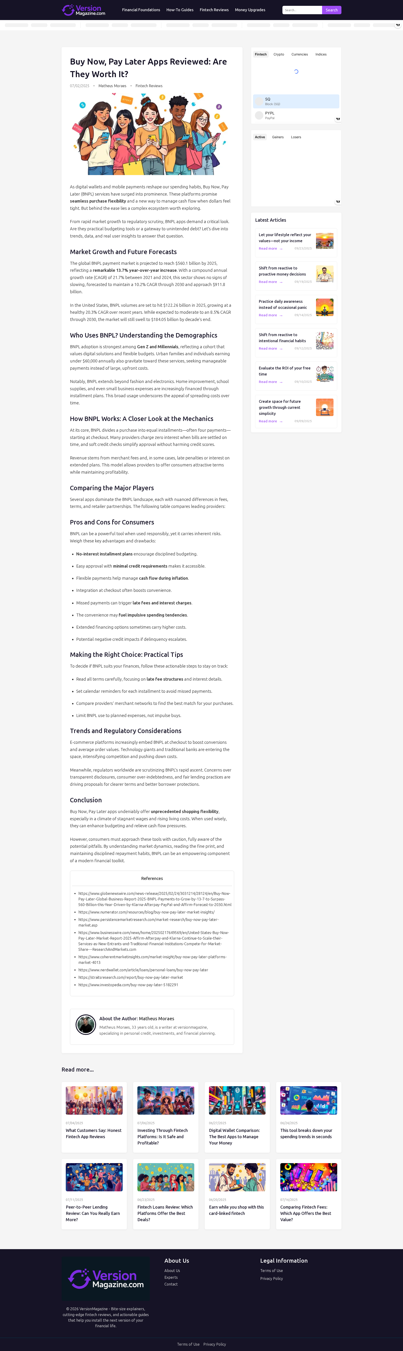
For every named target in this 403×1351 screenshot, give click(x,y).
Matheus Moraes (112, 86)
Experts (171, 1277)
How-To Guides (180, 9)
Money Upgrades (250, 9)
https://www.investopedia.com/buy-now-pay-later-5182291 (128, 985)
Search (332, 10)
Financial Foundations (141, 9)
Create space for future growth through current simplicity (280, 407)
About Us (172, 1270)
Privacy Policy (271, 1278)
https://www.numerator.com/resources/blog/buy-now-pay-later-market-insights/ (146, 912)
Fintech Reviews (214, 9)
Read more (271, 248)
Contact (171, 1284)
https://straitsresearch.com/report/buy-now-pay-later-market (130, 977)
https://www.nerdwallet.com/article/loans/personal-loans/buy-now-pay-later (143, 970)
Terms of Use (271, 1270)
